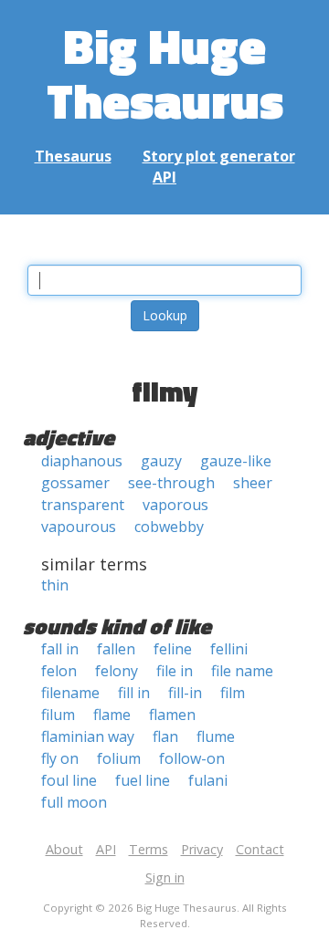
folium (119, 758)
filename (70, 693)
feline (173, 649)
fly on (60, 758)
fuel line (142, 780)
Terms (148, 849)
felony (116, 671)
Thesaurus (73, 156)
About (64, 849)
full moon (74, 802)
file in (174, 671)
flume (215, 736)
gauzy (161, 461)
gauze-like (235, 461)
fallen (116, 649)
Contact (260, 849)
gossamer (75, 483)
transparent (82, 505)
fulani (208, 780)
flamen (172, 715)
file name (242, 671)
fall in (60, 649)
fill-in (185, 693)
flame (112, 715)
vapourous (78, 527)
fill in (134, 693)
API (164, 177)
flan (165, 736)
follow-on (192, 758)
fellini (229, 649)
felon (59, 671)
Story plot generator (219, 156)
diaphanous (81, 461)
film (232, 693)
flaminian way (87, 736)
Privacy (202, 849)
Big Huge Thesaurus (165, 72)
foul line (69, 780)
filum (58, 715)
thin (55, 585)
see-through (171, 483)
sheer (252, 483)
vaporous (175, 505)
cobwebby (169, 527)
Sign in (165, 877)
